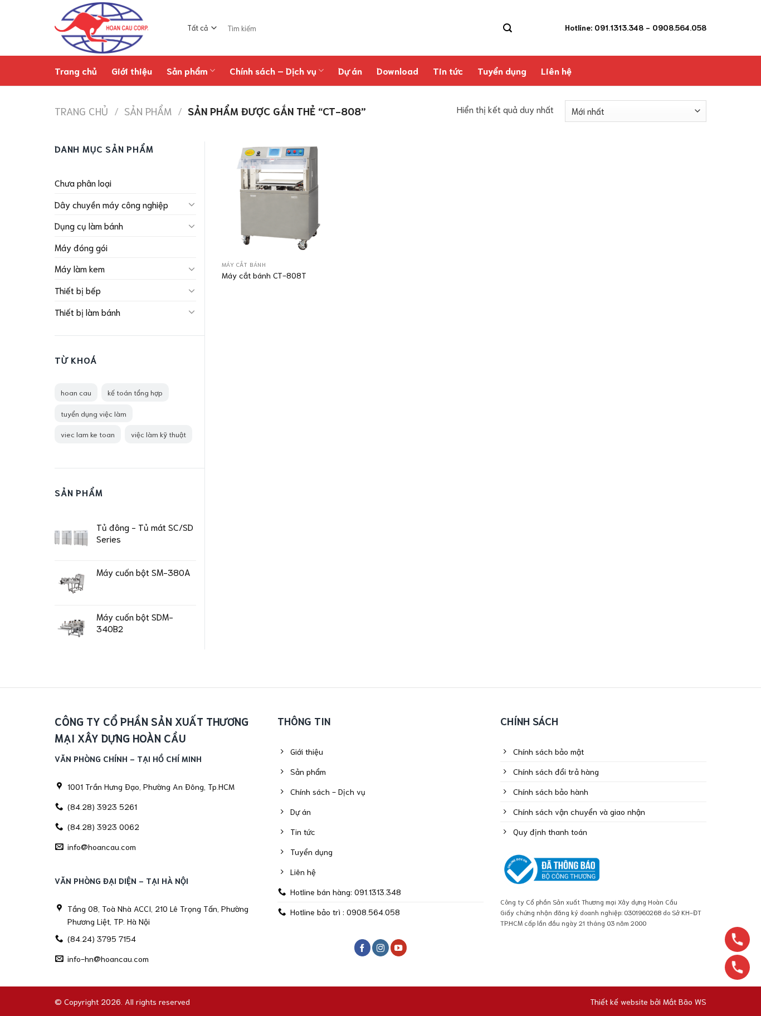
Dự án (350, 70)
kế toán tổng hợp (135, 392)
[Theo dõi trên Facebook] (362, 947)
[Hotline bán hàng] (737, 939)
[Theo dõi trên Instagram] (380, 947)
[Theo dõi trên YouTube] (399, 947)
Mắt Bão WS (684, 1001)
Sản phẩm (187, 70)
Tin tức (448, 70)
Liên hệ (556, 70)
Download (397, 70)
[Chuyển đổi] (191, 204)
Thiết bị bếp (78, 290)
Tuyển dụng (501, 70)
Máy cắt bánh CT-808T (264, 275)
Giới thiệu (131, 70)
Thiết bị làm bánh (87, 312)
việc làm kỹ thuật (158, 433)
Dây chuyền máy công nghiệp (111, 204)
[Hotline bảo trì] (737, 967)
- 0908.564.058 (676, 27)
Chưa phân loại (83, 182)
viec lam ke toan (88, 433)
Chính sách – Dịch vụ (273, 70)
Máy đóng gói (81, 247)
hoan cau (76, 392)
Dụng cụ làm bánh (89, 225)
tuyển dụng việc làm (93, 413)
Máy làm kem (80, 268)
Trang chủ (76, 70)
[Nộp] (507, 28)
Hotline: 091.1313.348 (604, 27)
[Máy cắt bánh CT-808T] (278, 198)
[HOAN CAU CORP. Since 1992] (107, 28)
